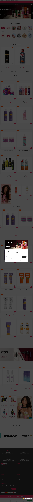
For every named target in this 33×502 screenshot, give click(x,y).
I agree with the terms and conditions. (17, 258)
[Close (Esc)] (32, 1)
